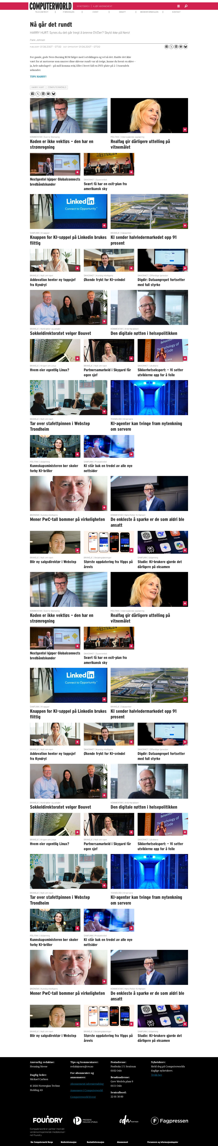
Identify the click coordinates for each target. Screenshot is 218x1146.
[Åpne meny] (178, 6)
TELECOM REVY (41, 12)
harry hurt (38, 87)
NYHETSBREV (83, 6)
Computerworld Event (83, 1097)
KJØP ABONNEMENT (102, 6)
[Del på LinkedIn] (176, 47)
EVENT (95, 12)
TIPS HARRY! (38, 76)
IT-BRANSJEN (68, 12)
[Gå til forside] (50, 6)
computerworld (57, 87)
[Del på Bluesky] (185, 47)
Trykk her (156, 1075)
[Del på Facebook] (166, 47)
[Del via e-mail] (181, 47)
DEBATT (122, 12)
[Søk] (186, 6)
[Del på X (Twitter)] (171, 47)
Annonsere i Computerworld (86, 1090)
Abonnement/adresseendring (87, 1083)
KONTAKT (176, 12)
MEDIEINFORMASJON (149, 12)
